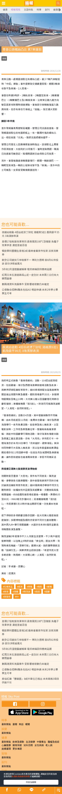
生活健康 (30, 741)
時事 (39, 9)
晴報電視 (15, 9)
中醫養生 (41, 741)
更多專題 (17, 748)
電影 (40, 586)
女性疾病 (39, 745)
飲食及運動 (18, 741)
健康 (5, 9)
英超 (38, 591)
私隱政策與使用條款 (21, 776)
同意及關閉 (31, 782)
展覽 (50, 586)
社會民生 (8, 586)
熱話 (21, 724)
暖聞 (27, 724)
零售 (30, 586)
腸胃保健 (17, 745)
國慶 (47, 591)
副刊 (47, 9)
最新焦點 (6, 724)
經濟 (20, 586)
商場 (6, 591)
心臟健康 (6, 745)
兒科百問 (28, 745)
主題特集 (28, 9)
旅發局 (7, 596)
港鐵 (16, 591)
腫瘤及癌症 (53, 741)
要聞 (15, 724)
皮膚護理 (6, 748)
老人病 (48, 745)
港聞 (4, 58)
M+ (17, 596)
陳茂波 (27, 591)
